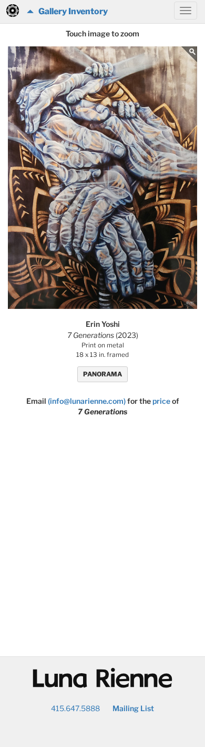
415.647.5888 (75, 708)
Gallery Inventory (71, 11)
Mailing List (133, 708)
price (161, 400)
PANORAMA (102, 374)
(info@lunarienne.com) (87, 400)
